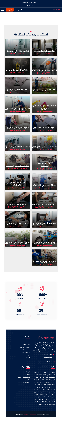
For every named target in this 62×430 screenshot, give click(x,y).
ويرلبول (40, 375)
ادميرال (45, 372)
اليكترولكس (48, 399)
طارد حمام (27, 355)
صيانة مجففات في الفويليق (44, 204)
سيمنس (49, 392)
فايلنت (53, 399)
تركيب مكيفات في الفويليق (17, 147)
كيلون (49, 402)
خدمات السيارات (26, 350)
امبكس (36, 402)
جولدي (44, 375)
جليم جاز (53, 392)
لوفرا (36, 399)
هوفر (36, 394)
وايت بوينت (52, 382)
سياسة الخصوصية (25, 380)
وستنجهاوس (52, 377)
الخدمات (28, 375)
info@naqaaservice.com (46, 359)
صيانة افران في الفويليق (17, 204)
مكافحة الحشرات (26, 352)
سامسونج (36, 392)
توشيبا (49, 372)
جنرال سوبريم (42, 399)
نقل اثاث (28, 358)
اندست (49, 397)
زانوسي (49, 375)
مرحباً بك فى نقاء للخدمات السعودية (30, 2)
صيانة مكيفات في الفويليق (44, 147)
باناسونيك (46, 389)
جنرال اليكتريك (51, 380)
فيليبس (53, 375)
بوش (51, 389)
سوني (42, 380)
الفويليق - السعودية (42, 362)
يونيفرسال (43, 385)
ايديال (53, 397)
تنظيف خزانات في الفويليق (17, 70)
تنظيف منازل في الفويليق (17, 51)
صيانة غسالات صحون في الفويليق (17, 184)
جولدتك (53, 402)
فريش (53, 372)
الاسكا (38, 385)
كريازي (46, 377)
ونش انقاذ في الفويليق (44, 242)
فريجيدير (42, 389)
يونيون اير (46, 382)
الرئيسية (28, 372)
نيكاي (39, 402)
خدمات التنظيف (26, 342)
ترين (35, 385)
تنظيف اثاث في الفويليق (17, 89)
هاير (37, 377)
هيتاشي (37, 387)
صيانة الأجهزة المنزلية (25, 347)
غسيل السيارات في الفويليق (17, 242)
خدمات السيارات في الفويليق (17, 226)
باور (54, 387)
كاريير (35, 389)
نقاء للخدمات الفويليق (29, 414)
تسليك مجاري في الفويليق (45, 261)
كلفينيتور (45, 397)
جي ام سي (50, 387)
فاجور (53, 385)
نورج (39, 397)
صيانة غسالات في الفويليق (17, 166)
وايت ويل (35, 380)
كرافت (46, 380)
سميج (36, 397)
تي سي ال (45, 404)
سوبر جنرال (44, 402)
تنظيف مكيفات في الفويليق (44, 164)
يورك (37, 375)
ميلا (42, 397)
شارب (34, 372)
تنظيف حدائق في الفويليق (44, 89)
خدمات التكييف (26, 345)
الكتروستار (49, 385)
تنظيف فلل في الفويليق (44, 51)
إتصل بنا (10, 10)
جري (38, 389)
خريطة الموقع (26, 382)
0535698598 (44, 354)
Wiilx (14, 414)
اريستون (42, 382)
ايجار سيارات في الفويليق (17, 223)
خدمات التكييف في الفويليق (45, 149)
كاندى (45, 394)
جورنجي (41, 394)
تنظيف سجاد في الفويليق (44, 127)
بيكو (39, 380)
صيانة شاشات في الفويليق (45, 223)
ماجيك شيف (43, 392)
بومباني (53, 394)
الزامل (40, 404)
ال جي (41, 372)
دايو (46, 387)
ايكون (50, 404)
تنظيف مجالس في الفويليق (44, 70)
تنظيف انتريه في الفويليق (17, 127)
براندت (48, 394)
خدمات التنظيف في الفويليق (45, 54)
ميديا (53, 404)
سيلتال (37, 372)
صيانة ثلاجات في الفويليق (44, 185)
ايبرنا (54, 389)
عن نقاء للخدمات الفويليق (23, 377)
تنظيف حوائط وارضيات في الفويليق (44, 107)
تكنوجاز (37, 382)
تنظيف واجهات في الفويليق (17, 108)
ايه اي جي (41, 377)
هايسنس (41, 387)
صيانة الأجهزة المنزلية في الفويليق (17, 169)
